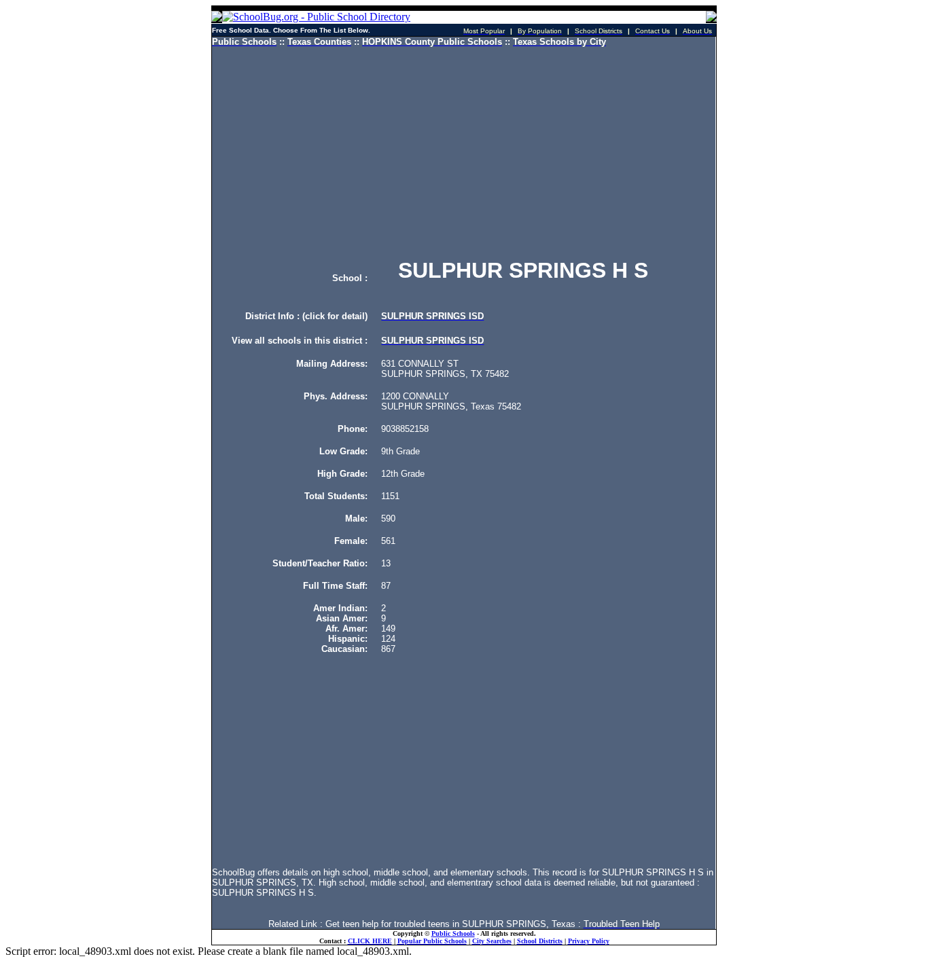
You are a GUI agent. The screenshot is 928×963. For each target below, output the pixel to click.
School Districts (540, 941)
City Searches (492, 941)
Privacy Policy (588, 941)
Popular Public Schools (432, 941)
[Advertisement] (463, 153)
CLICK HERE (370, 941)
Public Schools (453, 933)
